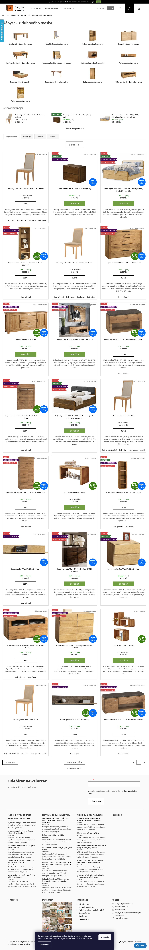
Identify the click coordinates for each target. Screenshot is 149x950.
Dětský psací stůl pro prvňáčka (19, 818)
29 (144, 762)
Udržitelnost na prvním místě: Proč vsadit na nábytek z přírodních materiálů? (55, 820)
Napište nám (83, 916)
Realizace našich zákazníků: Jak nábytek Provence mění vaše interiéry (91, 876)
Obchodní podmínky (86, 907)
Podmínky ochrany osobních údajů (91, 910)
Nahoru (11, 762)
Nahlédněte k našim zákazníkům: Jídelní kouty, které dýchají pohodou (91, 847)
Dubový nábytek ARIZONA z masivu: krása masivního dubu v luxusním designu (55, 881)
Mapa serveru (84, 919)
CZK (110, 8)
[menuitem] (36, 8)
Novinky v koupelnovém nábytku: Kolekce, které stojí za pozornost (89, 819)
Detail (25, 204)
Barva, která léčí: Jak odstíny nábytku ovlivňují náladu (21, 847)
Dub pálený (42, 220)
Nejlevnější (27, 137)
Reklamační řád (84, 913)
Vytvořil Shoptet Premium (132, 942)
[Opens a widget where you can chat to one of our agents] (140, 946)
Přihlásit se (96, 801)
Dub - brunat (133, 450)
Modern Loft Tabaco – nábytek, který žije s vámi (57, 849)
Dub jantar (32, 220)
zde (90, 938)
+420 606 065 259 (121, 907)
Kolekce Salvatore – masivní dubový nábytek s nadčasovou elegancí (90, 861)
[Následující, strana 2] (139, 762)
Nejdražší (40, 137)
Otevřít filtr (74, 145)
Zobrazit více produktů (73, 128)
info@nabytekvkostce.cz (124, 904)
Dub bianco (21, 220)
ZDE (98, 2)
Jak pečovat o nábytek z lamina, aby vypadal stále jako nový (21, 861)
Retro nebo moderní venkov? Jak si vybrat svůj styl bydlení (20, 832)
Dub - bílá (122, 450)
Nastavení (44, 944)
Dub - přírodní (10, 220)
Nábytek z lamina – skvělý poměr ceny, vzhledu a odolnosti (22, 876)
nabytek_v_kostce (122, 918)
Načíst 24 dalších (74, 762)
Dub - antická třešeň (109, 450)
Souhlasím (104, 937)
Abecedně (52, 137)
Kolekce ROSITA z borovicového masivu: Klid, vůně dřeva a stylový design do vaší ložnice (57, 864)
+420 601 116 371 (121, 909)
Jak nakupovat (84, 904)
